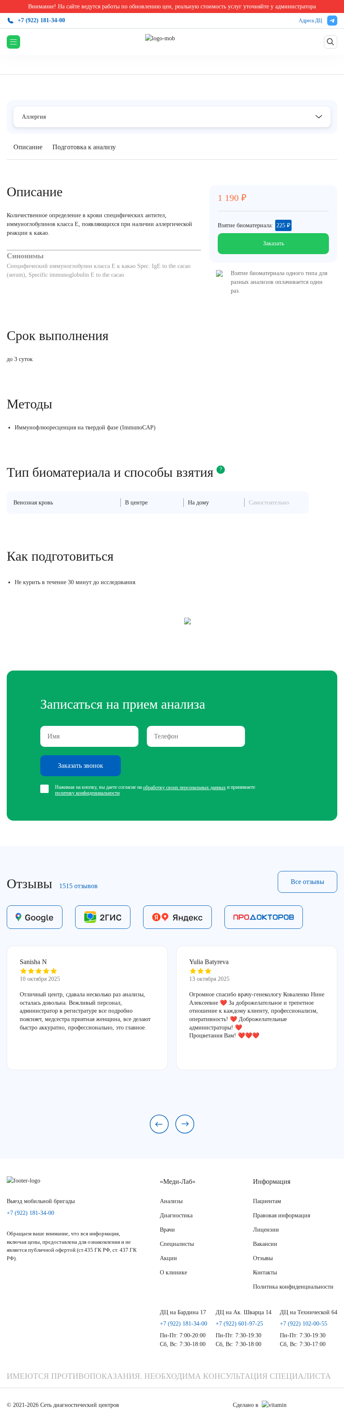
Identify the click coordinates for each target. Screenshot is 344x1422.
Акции (168, 1258)
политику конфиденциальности (87, 793)
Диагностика (176, 1215)
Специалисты (177, 1244)
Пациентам (267, 1201)
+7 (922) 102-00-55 (303, 1324)
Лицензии (266, 1230)
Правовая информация (281, 1215)
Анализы (171, 1201)
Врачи (167, 1230)
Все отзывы (307, 881)
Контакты (265, 1272)
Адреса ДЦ (310, 20)
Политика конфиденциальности (293, 1287)
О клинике (173, 1272)
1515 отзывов (78, 885)
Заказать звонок (80, 765)
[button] (159, 1124)
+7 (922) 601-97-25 (239, 1324)
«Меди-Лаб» (177, 1181)
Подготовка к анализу (84, 147)
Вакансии (265, 1244)
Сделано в (245, 1405)
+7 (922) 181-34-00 (41, 20)
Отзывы (263, 1258)
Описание (27, 147)
